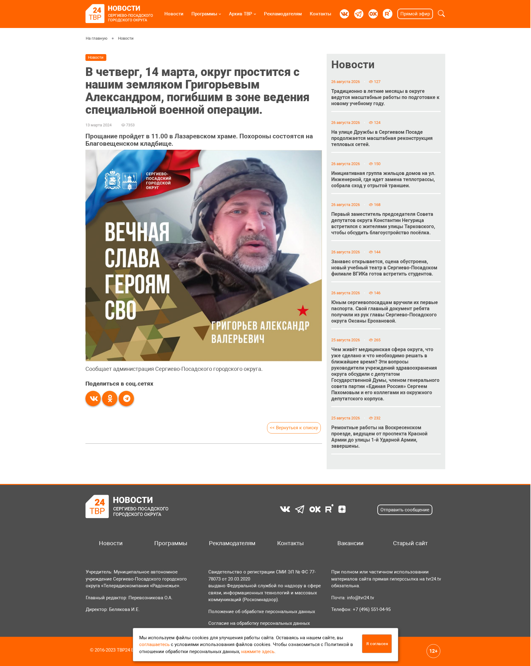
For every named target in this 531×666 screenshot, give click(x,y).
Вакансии (350, 543)
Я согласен (377, 643)
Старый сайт (410, 543)
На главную (97, 38)
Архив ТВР (240, 14)
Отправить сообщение (404, 510)
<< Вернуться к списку (294, 427)
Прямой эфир (415, 14)
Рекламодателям (283, 14)
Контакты (320, 14)
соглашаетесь (154, 644)
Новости (173, 14)
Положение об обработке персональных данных (261, 611)
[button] (441, 13)
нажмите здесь (257, 651)
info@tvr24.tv (360, 598)
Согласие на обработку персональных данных (259, 623)
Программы (204, 14)
